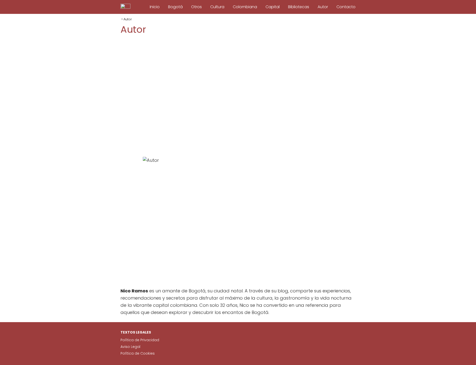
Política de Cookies (137, 353)
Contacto (346, 7)
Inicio (155, 7)
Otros (196, 7)
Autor (323, 7)
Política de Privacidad (139, 339)
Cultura (217, 7)
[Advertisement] (238, 96)
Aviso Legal (130, 346)
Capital (273, 7)
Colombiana (245, 7)
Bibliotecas (298, 7)
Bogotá (175, 7)
